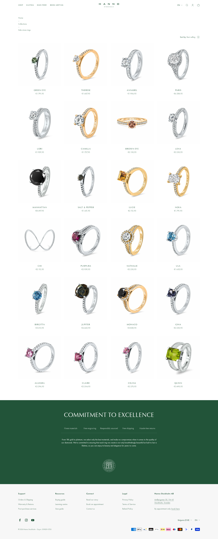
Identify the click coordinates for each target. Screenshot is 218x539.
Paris (178, 90)
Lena (178, 149)
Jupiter (86, 325)
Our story (42, 5)
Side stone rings (24, 30)
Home (20, 18)
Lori (39, 149)
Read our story (92, 499)
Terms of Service (128, 504)
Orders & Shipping (25, 499)
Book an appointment (94, 504)
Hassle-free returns (147, 429)
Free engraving (90, 429)
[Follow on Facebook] (20, 520)
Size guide (59, 508)
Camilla (86, 149)
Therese (86, 90)
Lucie (132, 208)
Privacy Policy (127, 499)
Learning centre (61, 504)
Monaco (132, 325)
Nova (178, 208)
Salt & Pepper (86, 208)
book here (175, 508)
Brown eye (132, 149)
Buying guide (60, 499)
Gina (178, 325)
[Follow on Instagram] (26, 520)
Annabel (132, 90)
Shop (20, 5)
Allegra (40, 383)
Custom (30, 5)
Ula (178, 266)
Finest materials (70, 429)
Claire (86, 383)
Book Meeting (56, 5)
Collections (22, 24)
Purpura (86, 266)
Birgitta (40, 325)
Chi (40, 266)
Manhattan (40, 208)
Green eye (40, 90)
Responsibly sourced (109, 429)
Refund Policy (127, 508)
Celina (132, 383)
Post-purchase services (27, 508)
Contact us (90, 508)
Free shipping (128, 429)
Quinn (178, 383)
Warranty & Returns (26, 504)
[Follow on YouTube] (32, 520)
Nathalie (132, 266)
